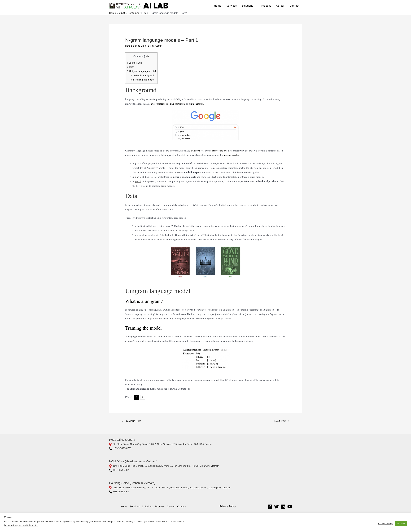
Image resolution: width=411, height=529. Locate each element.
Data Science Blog (135, 45)
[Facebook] (270, 506)
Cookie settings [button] (385, 523)
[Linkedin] (283, 506)
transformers (197, 150)
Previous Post (131, 420)
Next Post (282, 420)
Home (217, 5)
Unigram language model (141, 71)
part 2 (138, 176)
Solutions (247, 5)
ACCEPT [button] (401, 523)
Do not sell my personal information (21, 525)
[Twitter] (276, 506)
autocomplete (158, 103)
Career (280, 5)
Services (231, 5)
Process (266, 5)
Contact (294, 5)
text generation (196, 103)
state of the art (219, 150)
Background (134, 62)
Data (130, 67)
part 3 (138, 181)
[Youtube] (289, 506)
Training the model (142, 79)
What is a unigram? (142, 75)
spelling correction (175, 103)
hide (147, 56)
